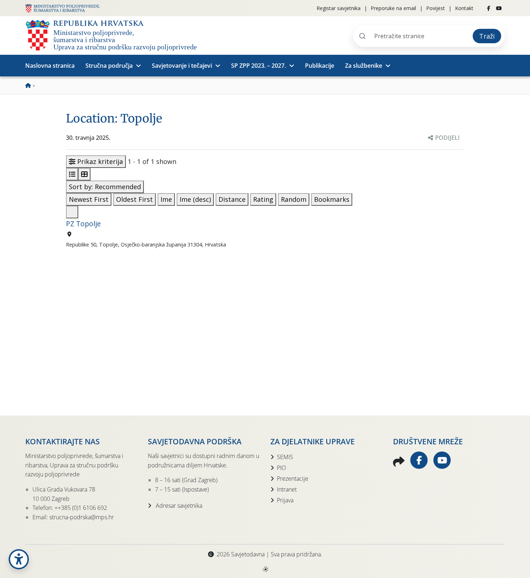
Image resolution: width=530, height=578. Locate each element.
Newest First (89, 199)
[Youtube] (499, 8)
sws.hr (265, 569)
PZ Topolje (83, 223)
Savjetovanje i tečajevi (182, 66)
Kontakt (464, 8)
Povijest (435, 8)
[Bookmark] (72, 212)
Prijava (285, 500)
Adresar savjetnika (178, 506)
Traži (487, 36)
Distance (232, 199)
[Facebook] (488, 8)
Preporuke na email (393, 8)
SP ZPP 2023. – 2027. (258, 66)
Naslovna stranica (50, 66)
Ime (166, 199)
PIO (281, 468)
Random (293, 199)
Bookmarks (331, 199)
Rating (263, 199)
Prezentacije (292, 479)
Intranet (287, 489)
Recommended (105, 186)
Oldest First (134, 199)
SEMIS (285, 457)
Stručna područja (109, 66)
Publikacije (319, 66)
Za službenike (363, 66)
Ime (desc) (195, 199)
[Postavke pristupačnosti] (19, 559)
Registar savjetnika (339, 8)
